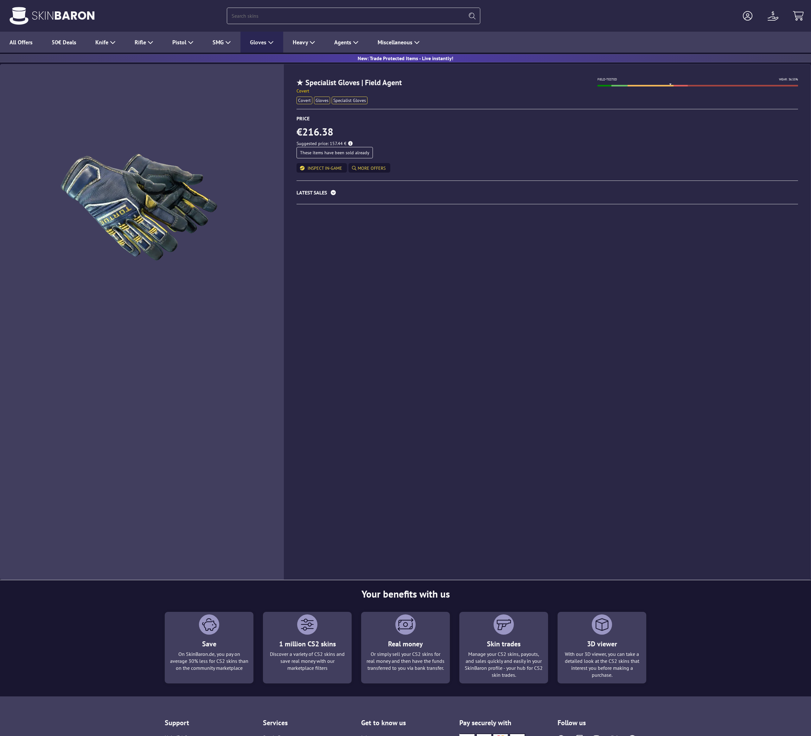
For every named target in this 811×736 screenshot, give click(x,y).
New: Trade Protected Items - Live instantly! (405, 58)
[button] (747, 16)
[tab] (547, 194)
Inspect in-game (325, 168)
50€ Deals (64, 42)
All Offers (21, 42)
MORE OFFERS (371, 168)
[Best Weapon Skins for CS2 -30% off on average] (19, 15)
